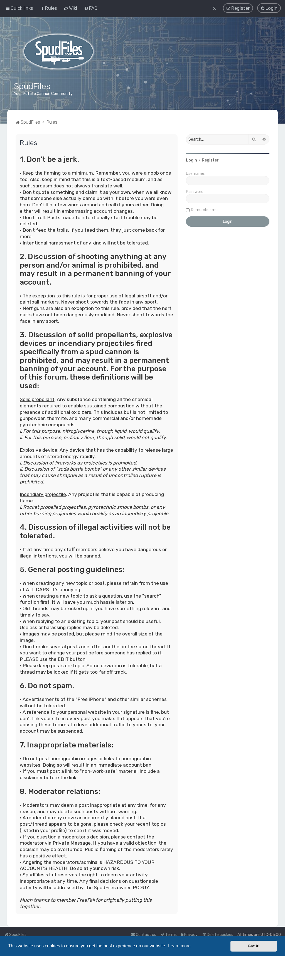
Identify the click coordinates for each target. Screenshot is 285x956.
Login (191, 160)
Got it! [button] (254, 946)
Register (210, 160)
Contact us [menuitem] (146, 934)
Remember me (204, 209)
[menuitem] (48, 8)
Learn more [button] (179, 945)
